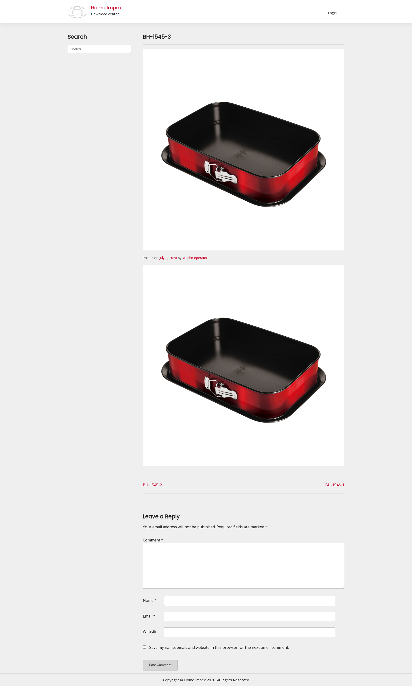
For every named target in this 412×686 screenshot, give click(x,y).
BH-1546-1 (334, 485)
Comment (153, 540)
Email (149, 616)
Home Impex (106, 7)
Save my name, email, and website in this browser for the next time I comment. (219, 647)
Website (150, 631)
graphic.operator (194, 257)
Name (150, 600)
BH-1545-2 (152, 485)
